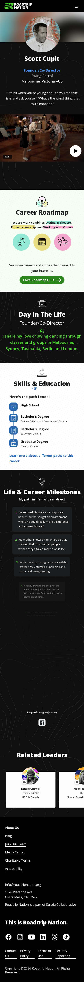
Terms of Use (44, 953)
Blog (8, 836)
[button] (75, 151)
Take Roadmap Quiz (38, 280)
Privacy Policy (25, 953)
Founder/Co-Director (42, 70)
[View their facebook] (42, 722)
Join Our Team (15, 844)
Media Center (15, 852)
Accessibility (13, 868)
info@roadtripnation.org (23, 884)
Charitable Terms (18, 860)
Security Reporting (62, 953)
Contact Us (10, 953)
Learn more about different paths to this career (41, 458)
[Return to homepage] (18, 6)
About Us (12, 828)
